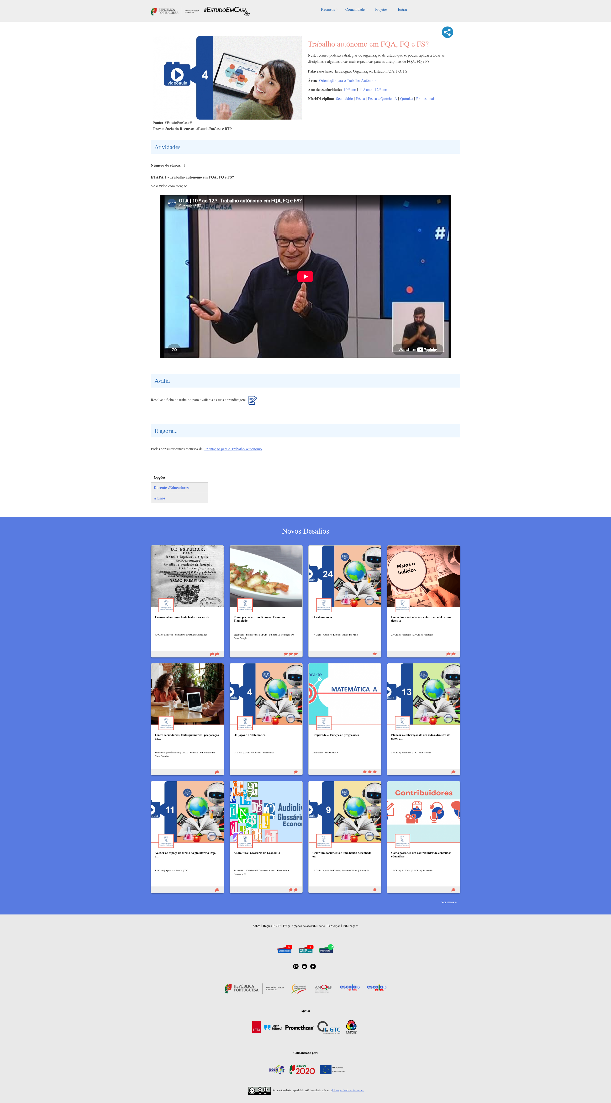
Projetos (381, 9)
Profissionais (425, 98)
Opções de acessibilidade (308, 926)
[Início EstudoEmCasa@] (175, 10)
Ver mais (447, 901)
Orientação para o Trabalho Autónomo (348, 80)
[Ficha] (252, 402)
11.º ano (365, 89)
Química (406, 98)
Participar (333, 926)
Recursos (328, 9)
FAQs (286, 926)
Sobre (256, 926)
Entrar (402, 9)
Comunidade (355, 9)
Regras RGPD (271, 926)
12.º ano (381, 89)
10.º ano (350, 89)
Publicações (350, 926)
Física (360, 98)
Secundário (344, 98)
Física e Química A (382, 98)
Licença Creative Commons (348, 1090)
